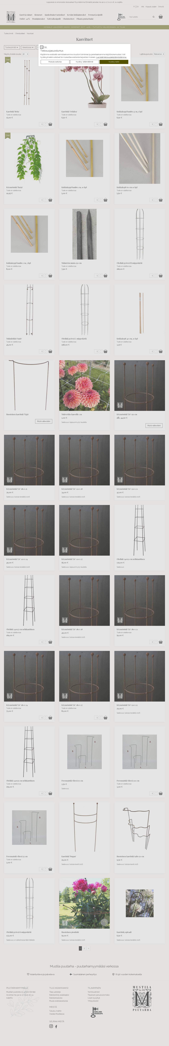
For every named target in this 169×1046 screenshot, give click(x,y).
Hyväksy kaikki (114, 62)
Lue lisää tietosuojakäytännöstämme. (111, 57)
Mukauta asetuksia (55, 62)
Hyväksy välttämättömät (84, 62)
